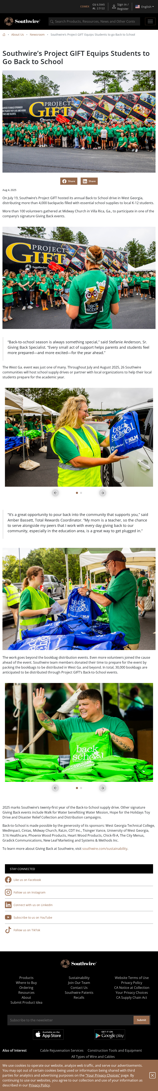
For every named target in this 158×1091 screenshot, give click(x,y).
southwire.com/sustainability (104, 848)
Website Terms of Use (132, 977)
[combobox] (94, 21)
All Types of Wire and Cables (93, 1056)
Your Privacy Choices (132, 992)
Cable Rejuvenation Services (62, 1050)
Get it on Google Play (109, 1034)
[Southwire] (22, 21)
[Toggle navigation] (150, 21)
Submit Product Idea (26, 1002)
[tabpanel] (79, 437)
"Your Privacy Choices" (102, 1075)
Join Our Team (79, 982)
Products (26, 977)
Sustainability (79, 977)
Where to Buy (26, 982)
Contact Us (79, 987)
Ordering (26, 987)
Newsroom (37, 34)
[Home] (3, 34)
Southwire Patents (79, 992)
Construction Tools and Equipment (115, 1050)
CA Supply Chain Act (131, 997)
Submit (141, 1020)
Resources (26, 992)
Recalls (79, 997)
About (26, 997)
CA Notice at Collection (131, 987)
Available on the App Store (48, 1034)
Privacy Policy (39, 1085)
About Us (17, 34)
